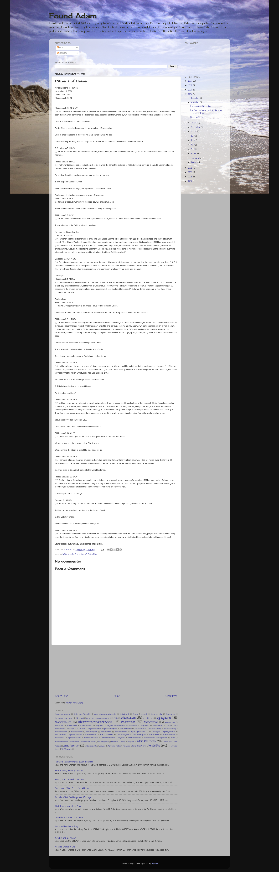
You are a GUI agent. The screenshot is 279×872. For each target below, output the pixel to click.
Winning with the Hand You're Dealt (69, 780)
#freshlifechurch (148, 718)
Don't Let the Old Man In (65, 838)
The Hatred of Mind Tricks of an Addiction (72, 788)
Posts (61, 48)
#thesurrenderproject (88, 742)
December (195, 98)
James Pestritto (70, 746)
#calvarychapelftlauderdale (82, 714)
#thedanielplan (74, 742)
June (193, 140)
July (193, 136)
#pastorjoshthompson (75, 735)
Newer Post (61, 696)
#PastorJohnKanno (60, 735)
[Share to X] (114, 549)
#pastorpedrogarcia (139, 735)
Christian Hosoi (167, 742)
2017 (190, 90)
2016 (190, 94)
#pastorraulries (154, 735)
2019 (190, 81)
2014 (190, 172)
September (196, 127)
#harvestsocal (151, 722)
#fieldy (116, 718)
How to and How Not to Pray (66, 827)
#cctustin (144, 714)
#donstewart (80, 718)
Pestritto (154, 745)
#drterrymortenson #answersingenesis (98, 718)
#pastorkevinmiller (90, 735)
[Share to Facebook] (117, 549)
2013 (190, 177)
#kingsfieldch (145, 726)
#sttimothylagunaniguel (61, 742)
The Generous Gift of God (200, 106)
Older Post (171, 696)
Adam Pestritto (146, 741)
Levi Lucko (102, 746)
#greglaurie (163, 718)
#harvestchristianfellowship (95, 722)
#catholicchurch (124, 714)
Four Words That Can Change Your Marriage (73, 797)
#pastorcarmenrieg (170, 729)
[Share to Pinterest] (120, 549)
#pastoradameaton (126, 729)
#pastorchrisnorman (61, 732)
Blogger (155, 864)
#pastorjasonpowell (121, 732)
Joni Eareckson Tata (91, 746)
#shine (173, 738)
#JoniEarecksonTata (86, 726)
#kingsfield (99, 726)
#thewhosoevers (103, 742)
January (195, 162)
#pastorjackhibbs (106, 732)
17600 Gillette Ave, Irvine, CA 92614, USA (79, 554)
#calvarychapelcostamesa (62, 714)
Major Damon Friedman (114, 746)
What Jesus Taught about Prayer (69, 806)
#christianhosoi (170, 714)
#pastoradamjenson (140, 729)
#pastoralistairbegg (155, 729)
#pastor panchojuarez (110, 729)
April (193, 149)
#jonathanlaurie (72, 726)
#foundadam (128, 718)
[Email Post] (102, 550)
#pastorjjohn (156, 732)
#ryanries (121, 738)
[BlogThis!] (111, 549)
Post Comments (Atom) (74, 703)
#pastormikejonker (123, 735)
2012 (190, 181)
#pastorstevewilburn (91, 738)
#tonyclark (114, 742)
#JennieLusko (59, 726)
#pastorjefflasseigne (139, 732)
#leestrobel (81, 729)
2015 (190, 168)
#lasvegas (71, 729)
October (194, 123)
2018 (190, 86)
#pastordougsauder (77, 732)
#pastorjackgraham (91, 732)
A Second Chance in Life (65, 847)
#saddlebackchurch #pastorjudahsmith (155, 738)
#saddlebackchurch (134, 738)
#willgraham (131, 742)
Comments (63, 53)
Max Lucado (126, 746)
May (193, 145)
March (194, 154)
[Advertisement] (116, 669)
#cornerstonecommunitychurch (64, 718)
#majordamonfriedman (94, 729)
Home (117, 696)
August (194, 132)
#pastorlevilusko (106, 735)
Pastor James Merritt (139, 746)
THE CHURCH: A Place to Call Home (69, 818)
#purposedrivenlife (108, 738)
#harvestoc (128, 722)
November (195, 102)
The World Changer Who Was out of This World (74, 762)
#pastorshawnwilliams (74, 738)
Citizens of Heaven (198, 117)
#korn (168, 726)
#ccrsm (135, 714)
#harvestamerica (63, 722)
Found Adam (73, 16)
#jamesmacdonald (170, 722)
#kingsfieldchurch (158, 726)
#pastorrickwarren (169, 735)
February (195, 158)
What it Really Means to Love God (69, 771)
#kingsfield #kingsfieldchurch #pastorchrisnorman (122, 726)
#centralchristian (156, 714)
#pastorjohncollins (169, 732)
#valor (123, 742)
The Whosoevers (67, 749)
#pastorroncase (60, 738)
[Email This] (108, 549)
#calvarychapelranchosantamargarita (105, 714)
